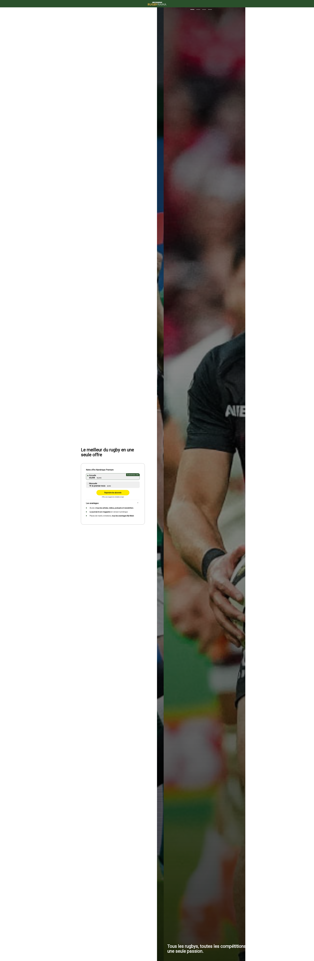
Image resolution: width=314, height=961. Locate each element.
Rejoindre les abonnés (112, 493)
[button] (192, 9)
